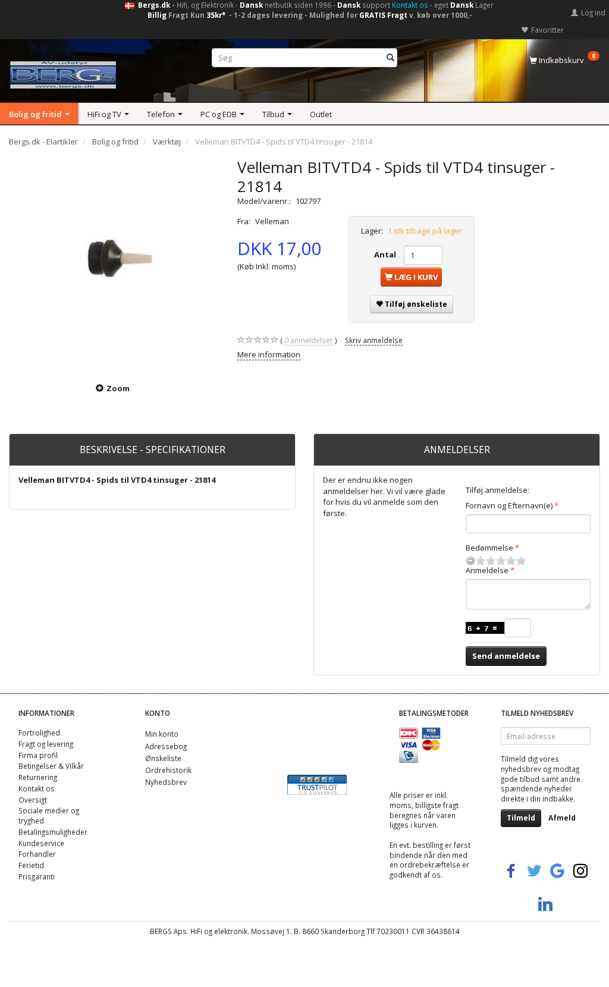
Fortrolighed (39, 732)
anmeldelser (308, 340)
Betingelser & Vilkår (51, 766)
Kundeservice (41, 843)
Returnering (37, 777)
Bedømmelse (489, 547)
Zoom (118, 388)
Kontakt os (410, 5)
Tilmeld (521, 818)
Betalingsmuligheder (52, 832)
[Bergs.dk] (63, 72)
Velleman (272, 221)
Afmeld (562, 818)
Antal (386, 254)
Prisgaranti (36, 876)
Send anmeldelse (506, 655)
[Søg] (390, 58)
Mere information (268, 354)
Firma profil (38, 755)
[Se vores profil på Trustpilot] (317, 783)
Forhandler (37, 854)
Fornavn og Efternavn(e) (509, 505)
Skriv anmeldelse (374, 340)
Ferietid (31, 865)
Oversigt (32, 799)
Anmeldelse (487, 570)
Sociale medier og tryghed (48, 815)
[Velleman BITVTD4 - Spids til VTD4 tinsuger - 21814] (114, 263)
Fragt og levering (45, 744)
